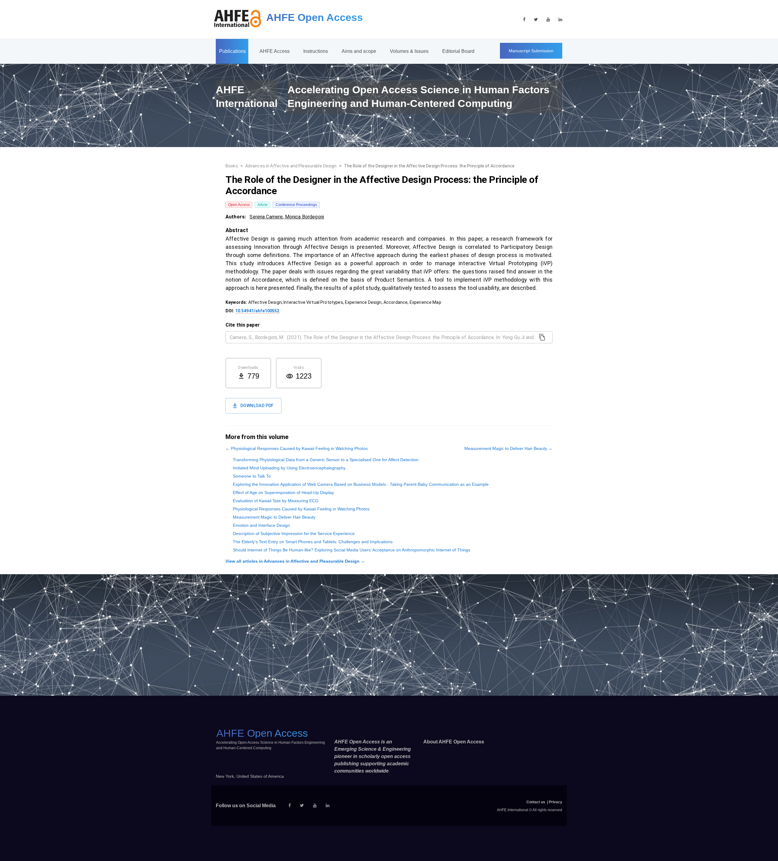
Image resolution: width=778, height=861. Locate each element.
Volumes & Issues (409, 51)
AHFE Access (275, 51)
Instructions (315, 51)
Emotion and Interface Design (261, 525)
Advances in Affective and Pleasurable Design (291, 165)
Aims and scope (359, 51)
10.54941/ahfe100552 (257, 310)
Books (231, 165)
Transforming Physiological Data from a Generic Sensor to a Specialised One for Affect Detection (325, 459)
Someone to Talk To (252, 476)
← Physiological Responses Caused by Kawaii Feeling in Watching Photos (296, 448)
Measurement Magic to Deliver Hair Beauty (274, 517)
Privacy (555, 802)
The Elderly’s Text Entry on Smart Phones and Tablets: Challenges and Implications (313, 541)
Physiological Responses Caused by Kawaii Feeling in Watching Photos (301, 508)
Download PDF (257, 405)
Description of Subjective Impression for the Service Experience (294, 533)
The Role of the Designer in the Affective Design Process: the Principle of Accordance (429, 165)
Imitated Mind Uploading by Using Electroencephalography (289, 467)
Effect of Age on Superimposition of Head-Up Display (283, 492)
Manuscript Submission (531, 50)
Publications (232, 51)
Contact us (535, 802)
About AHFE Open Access (453, 741)
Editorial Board (458, 51)
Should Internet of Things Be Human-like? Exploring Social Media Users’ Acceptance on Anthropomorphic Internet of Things (351, 549)
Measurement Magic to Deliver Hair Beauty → (508, 448)
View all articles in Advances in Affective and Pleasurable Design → (295, 561)
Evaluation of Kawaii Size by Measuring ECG (275, 500)
